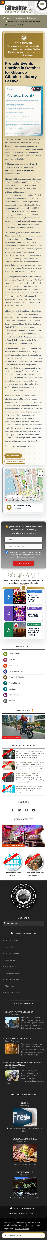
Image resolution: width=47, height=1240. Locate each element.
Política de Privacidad (23, 1214)
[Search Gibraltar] (5, 923)
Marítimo (12, 689)
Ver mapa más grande (15, 497)
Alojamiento (9, 986)
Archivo (12, 701)
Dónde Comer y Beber (13, 980)
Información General (12, 973)
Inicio (8, 18)
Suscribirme (23, 563)
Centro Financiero (15, 683)
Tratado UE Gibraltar (17, 677)
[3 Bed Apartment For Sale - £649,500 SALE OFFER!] (34, 851)
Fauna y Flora (10, 947)
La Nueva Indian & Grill (25, 1139)
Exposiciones (33, 18)
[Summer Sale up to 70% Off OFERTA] (13, 851)
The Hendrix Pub (24, 1172)
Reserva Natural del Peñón (19, 1012)
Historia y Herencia (12, 940)
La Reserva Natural (12, 953)
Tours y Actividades (12, 993)
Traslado (12, 660)
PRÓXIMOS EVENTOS (23, 575)
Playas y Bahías (10, 966)
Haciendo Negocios (16, 671)
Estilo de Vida (14, 665)
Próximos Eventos (19, 18)
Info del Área (14, 695)
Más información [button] (22, 1228)
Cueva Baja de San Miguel (18, 1038)
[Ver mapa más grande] (24, 485)
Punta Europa (10, 960)
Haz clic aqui (13, 52)
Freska (24, 1103)
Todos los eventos (15, 461)
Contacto (29, 1208)
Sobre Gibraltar (14, 654)
